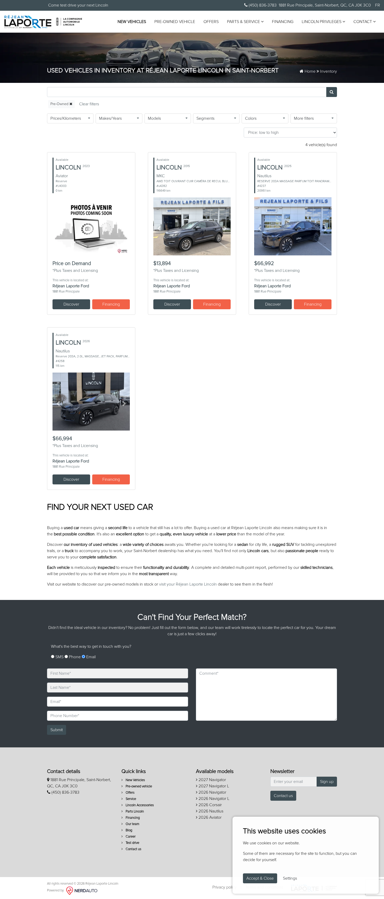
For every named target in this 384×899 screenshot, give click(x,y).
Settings (290, 878)
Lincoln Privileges (322, 22)
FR (377, 5)
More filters (304, 118)
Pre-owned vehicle (174, 22)
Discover (71, 304)
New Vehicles (132, 22)
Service (130, 799)
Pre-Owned (59, 104)
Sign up (327, 782)
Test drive (132, 843)
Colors (251, 118)
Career (130, 836)
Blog (128, 830)
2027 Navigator (211, 780)
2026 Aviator (209, 817)
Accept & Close (260, 878)
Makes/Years (110, 118)
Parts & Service (244, 22)
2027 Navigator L (213, 786)
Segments (205, 118)
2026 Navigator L (213, 799)
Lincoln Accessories (139, 805)
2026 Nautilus (210, 811)
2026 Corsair (209, 805)
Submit (56, 730)
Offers (211, 22)
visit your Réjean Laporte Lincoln (188, 584)
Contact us (133, 849)
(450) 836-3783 (262, 5)
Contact (363, 22)
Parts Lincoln (134, 811)
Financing (282, 22)
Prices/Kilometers (65, 118)
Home (310, 71)
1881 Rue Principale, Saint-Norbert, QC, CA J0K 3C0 (325, 5)
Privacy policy (224, 887)
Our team (132, 824)
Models (154, 118)
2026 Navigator (211, 792)
